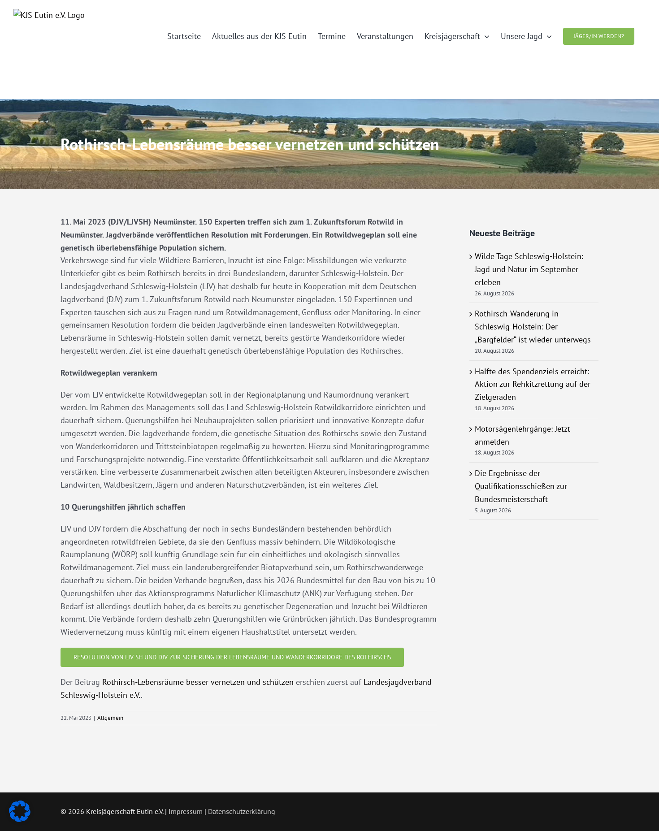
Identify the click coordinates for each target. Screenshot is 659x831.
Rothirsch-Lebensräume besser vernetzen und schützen (198, 682)
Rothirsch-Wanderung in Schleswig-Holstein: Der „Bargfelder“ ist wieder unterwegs (533, 326)
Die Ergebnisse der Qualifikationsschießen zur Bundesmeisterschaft (521, 486)
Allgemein (110, 718)
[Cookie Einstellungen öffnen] (19, 819)
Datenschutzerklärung (241, 811)
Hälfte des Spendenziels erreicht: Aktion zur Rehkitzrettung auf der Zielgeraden (532, 384)
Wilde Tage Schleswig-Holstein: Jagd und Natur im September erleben (529, 269)
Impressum (186, 811)
